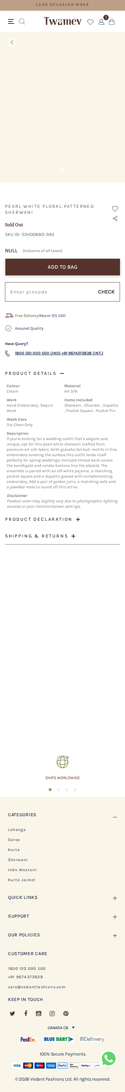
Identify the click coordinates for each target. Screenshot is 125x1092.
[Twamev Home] (63, 21)
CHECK (106, 291)
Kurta (14, 849)
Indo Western (22, 869)
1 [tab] (63, 169)
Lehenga (17, 829)
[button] (90, 23)
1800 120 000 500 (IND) (38, 353)
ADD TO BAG (63, 267)
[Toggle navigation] (12, 21)
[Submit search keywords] (22, 21)
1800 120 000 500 (27, 968)
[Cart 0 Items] (112, 23)
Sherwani (18, 859)
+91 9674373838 (25, 977)
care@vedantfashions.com (37, 987)
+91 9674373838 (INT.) (82, 353)
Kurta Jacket (22, 879)
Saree (14, 839)
